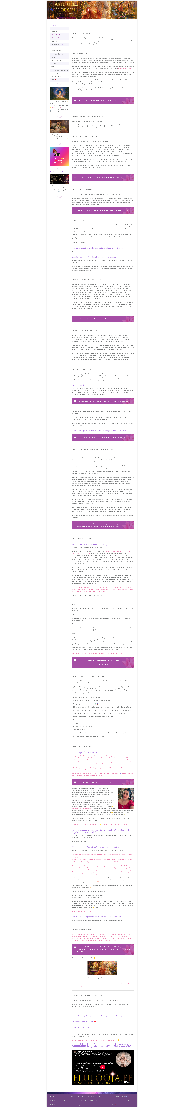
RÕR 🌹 (53, 80)
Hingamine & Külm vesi (59, 70)
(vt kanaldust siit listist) (125, 68)
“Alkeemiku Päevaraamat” (70, 1101)
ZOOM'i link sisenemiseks (60, 108)
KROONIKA (54, 28)
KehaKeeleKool (57, 64)
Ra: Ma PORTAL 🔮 (57, 44)
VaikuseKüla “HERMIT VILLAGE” (89, 1101)
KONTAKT (54, 41)
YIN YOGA (54, 67)
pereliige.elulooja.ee (99, 591)
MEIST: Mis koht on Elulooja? (94, 1096)
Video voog (55, 31)
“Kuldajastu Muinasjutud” (101, 1105)
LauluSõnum (56, 60)
